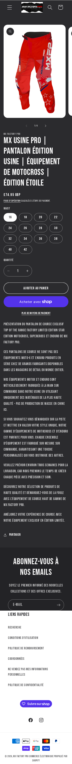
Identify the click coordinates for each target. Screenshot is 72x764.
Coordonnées (16, 659)
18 (25, 217)
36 (40, 239)
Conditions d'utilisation (23, 638)
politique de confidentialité (26, 685)
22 (55, 217)
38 (55, 239)
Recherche (14, 627)
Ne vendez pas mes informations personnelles (28, 672)
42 (25, 250)
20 (40, 217)
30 (55, 228)
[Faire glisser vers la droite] (45, 125)
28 (40, 228)
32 (10, 239)
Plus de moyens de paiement (36, 313)
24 (10, 228)
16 (10, 217)
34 (25, 239)
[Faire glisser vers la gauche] (26, 125)
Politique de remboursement (26, 648)
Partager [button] (15, 535)
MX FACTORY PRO (21, 756)
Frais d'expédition (12, 200)
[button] (9, 7)
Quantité (9, 260)
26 (25, 228)
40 (10, 250)
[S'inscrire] (58, 605)
